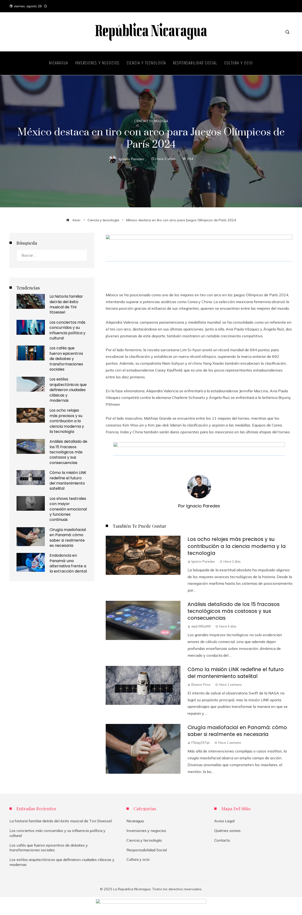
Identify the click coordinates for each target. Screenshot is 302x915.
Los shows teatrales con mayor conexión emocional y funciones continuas (68, 509)
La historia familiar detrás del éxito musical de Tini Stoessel (66, 304)
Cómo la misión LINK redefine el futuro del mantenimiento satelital (236, 673)
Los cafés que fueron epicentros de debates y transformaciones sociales (66, 358)
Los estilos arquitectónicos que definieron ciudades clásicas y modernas (68, 389)
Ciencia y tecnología (151, 121)
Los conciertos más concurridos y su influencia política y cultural (67, 330)
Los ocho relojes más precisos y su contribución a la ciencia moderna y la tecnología (237, 546)
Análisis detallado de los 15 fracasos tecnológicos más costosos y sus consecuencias (234, 611)
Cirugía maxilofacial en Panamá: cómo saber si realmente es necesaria (237, 731)
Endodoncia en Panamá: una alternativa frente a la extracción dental (68, 563)
